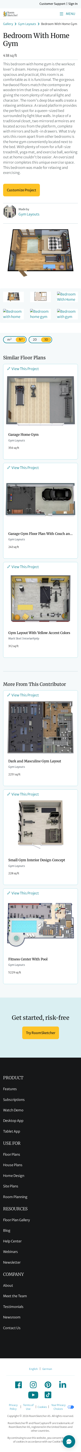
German (47, 1369)
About (8, 1285)
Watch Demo (13, 1110)
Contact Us (12, 1328)
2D (35, 339)
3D (46, 339)
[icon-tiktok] (48, 1395)
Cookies (42, 1407)
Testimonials (13, 1307)
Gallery (8, 24)
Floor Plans (11, 1154)
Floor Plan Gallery (16, 1220)
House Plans (12, 1165)
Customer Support (52, 4)
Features (10, 1089)
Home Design (13, 1176)
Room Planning (15, 1197)
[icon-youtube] (33, 1395)
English (33, 1369)
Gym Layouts (27, 24)
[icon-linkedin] (63, 1385)
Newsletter (12, 1262)
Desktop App (13, 1121)
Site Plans (10, 1186)
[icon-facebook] (18, 1385)
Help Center (12, 1241)
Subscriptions (14, 1100)
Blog (6, 1230)
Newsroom (12, 1317)
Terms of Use (28, 1406)
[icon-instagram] (33, 1385)
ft (20, 339)
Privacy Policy (13, 1406)
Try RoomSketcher (40, 1033)
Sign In (73, 4)
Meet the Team (15, 1296)
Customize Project (21, 190)
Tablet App (11, 1131)
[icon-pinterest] (48, 1385)
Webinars (10, 1252)
